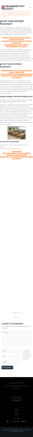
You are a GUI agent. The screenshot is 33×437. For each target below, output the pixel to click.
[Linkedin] (23, 421)
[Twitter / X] (10, 421)
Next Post (16, 317)
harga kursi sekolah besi (8, 15)
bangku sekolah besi (17, 11)
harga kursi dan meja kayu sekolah (20, 13)
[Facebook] (7, 421)
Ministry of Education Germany (13, 148)
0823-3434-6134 (16, 400)
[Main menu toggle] (29, 7)
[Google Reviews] (20, 421)
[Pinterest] (25, 421)
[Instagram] (12, 421)
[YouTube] (18, 421)
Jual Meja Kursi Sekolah (11, 6)
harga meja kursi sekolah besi (22, 15)
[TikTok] (15, 421)
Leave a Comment (6, 11)
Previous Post (16, 313)
